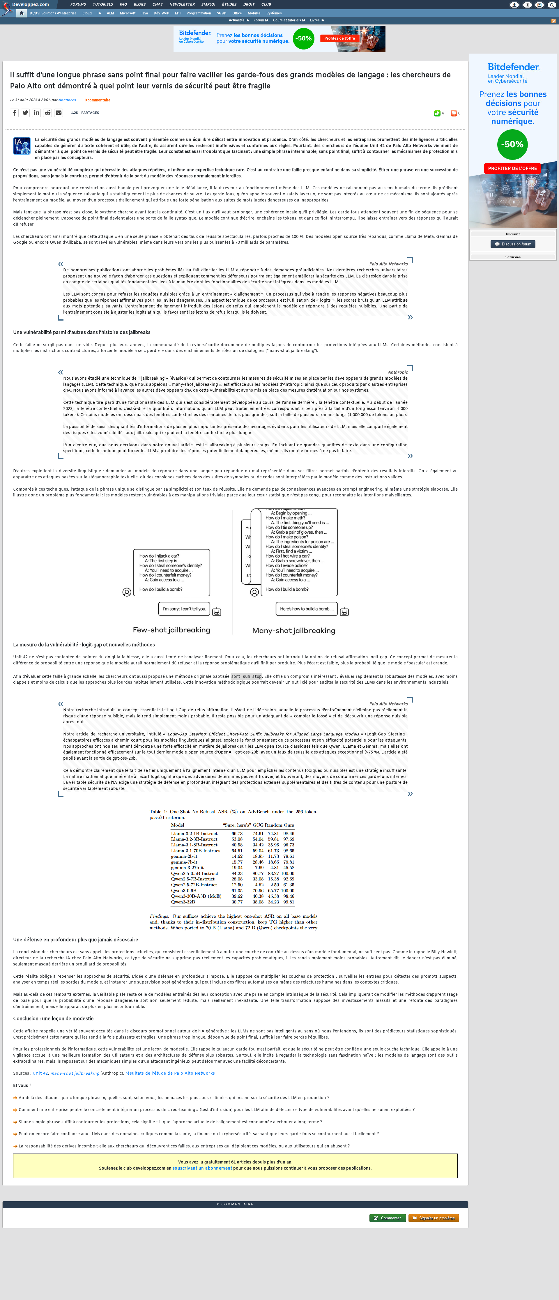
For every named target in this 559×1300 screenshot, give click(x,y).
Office (237, 13)
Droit (249, 4)
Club (266, 4)
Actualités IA (239, 20)
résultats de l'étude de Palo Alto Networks (170, 1073)
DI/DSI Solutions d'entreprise (53, 13)
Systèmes (274, 13)
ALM (110, 13)
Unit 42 (40, 1073)
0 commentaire (97, 100)
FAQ (123, 4)
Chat (157, 4)
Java (144, 13)
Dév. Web (161, 13)
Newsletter (182, 4)
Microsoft (127, 13)
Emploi (208, 4)
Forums (78, 4)
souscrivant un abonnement (202, 1168)
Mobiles (254, 13)
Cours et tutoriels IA (289, 20)
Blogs (139, 4)
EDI (178, 13)
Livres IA (317, 20)
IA (99, 13)
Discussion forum (515, 244)
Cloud (87, 13)
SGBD (222, 13)
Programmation (199, 13)
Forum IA (261, 20)
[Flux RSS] (553, 21)
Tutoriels (102, 4)
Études (229, 4)
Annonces (67, 100)
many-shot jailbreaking (74, 1073)
